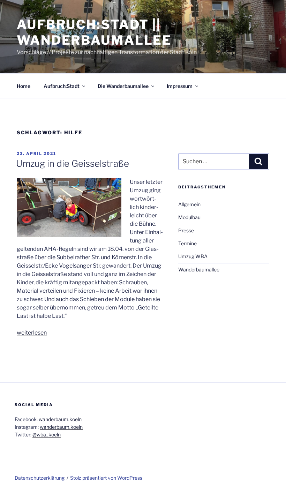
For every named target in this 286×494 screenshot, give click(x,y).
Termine (187, 243)
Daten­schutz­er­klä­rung (40, 478)
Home (23, 86)
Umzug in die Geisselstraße (72, 163)
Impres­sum (180, 86)
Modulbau (189, 217)
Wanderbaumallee (198, 269)
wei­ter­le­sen (32, 332)
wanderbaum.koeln (60, 419)
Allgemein (189, 204)
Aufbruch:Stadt (62, 86)
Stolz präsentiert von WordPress (106, 478)
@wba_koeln (46, 434)
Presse (186, 230)
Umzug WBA (193, 256)
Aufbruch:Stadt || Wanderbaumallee (94, 32)
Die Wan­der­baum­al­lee (123, 86)
